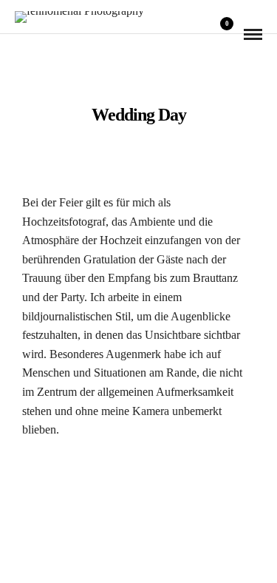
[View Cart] (221, 33)
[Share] (200, 34)
